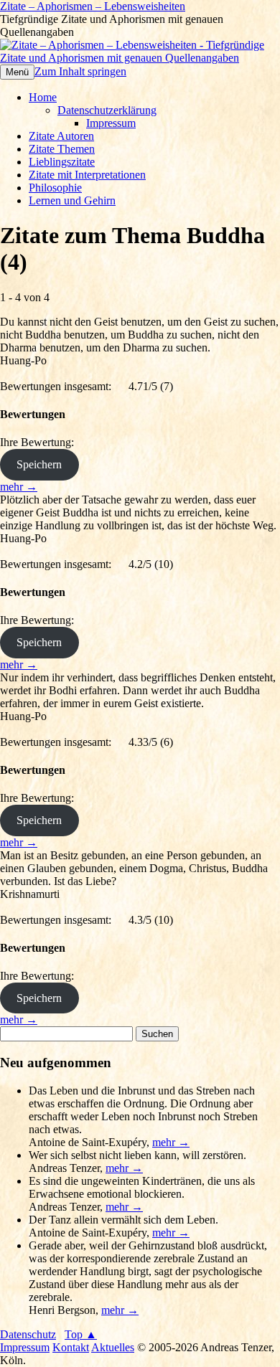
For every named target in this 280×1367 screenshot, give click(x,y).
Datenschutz (28, 1334)
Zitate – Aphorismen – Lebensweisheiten (92, 6)
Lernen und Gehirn (72, 200)
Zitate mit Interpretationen (87, 175)
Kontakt (70, 1347)
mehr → (18, 487)
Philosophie (55, 187)
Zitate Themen (62, 149)
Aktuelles (112, 1347)
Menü (17, 72)
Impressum (111, 123)
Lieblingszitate (62, 162)
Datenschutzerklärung (107, 110)
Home (43, 97)
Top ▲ (81, 1334)
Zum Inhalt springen (80, 71)
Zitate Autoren (61, 136)
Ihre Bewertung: (40, 442)
